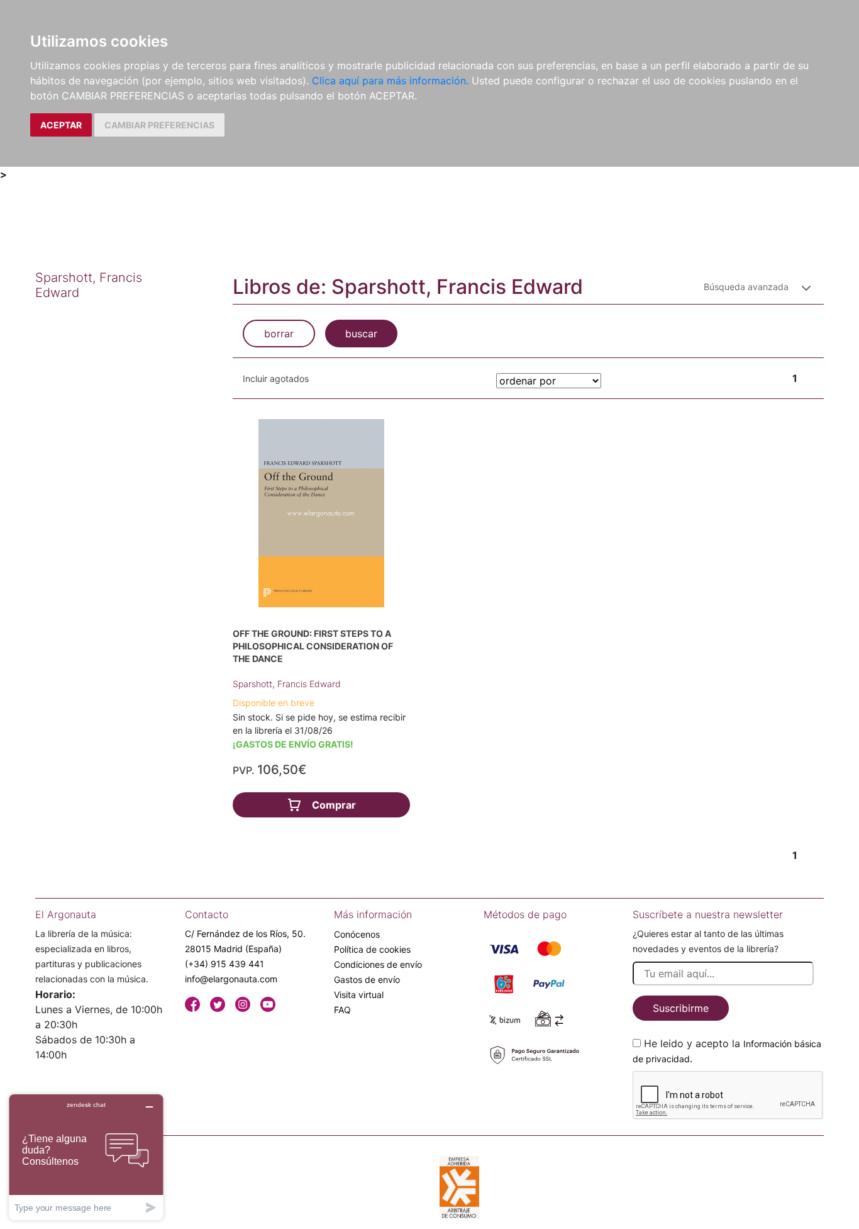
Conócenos (357, 934)
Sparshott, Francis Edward (287, 683)
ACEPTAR (61, 125)
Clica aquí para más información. (390, 80)
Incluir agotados (276, 378)
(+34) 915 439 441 (224, 963)
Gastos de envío (367, 979)
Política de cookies (372, 949)
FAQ (342, 1009)
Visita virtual (359, 994)
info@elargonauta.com (231, 979)
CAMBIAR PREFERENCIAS (159, 125)
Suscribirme (681, 1008)
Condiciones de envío (378, 964)
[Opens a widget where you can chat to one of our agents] (86, 1157)
